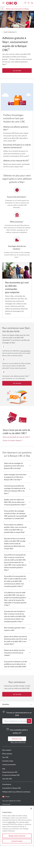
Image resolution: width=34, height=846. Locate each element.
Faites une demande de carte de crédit (16, 437)
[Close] (31, 808)
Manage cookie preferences (17, 836)
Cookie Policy (12, 822)
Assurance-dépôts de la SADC (11, 800)
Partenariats (10, 32)
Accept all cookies (17, 841)
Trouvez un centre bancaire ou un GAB (19, 713)
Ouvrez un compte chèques (12, 440)
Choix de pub (6, 804)
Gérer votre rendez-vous (18, 742)
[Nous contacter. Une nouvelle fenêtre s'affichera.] (29, 3)
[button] (32, 3)
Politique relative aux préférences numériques (16, 792)
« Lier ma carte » (25, 351)
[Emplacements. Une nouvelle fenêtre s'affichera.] (25, 3)
